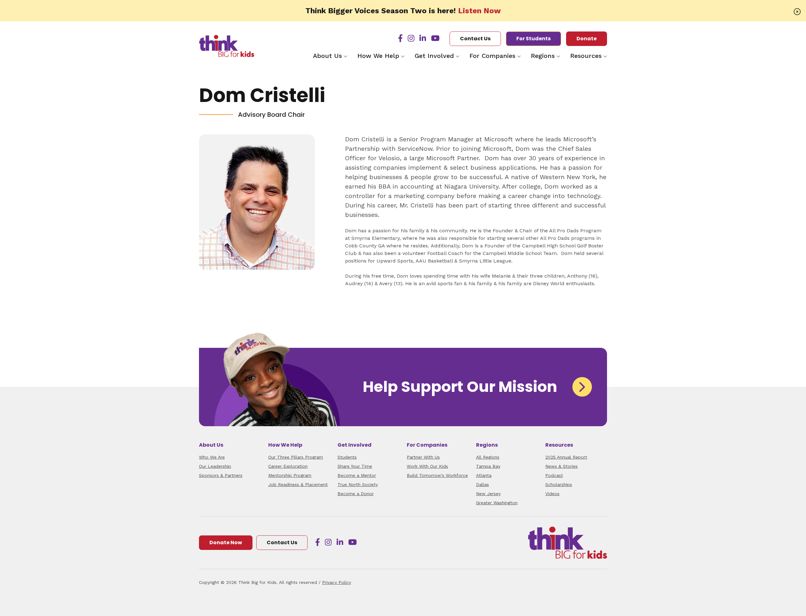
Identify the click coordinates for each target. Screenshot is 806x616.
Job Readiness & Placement (298, 484)
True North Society (358, 484)
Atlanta (483, 475)
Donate (586, 38)
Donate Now (225, 542)
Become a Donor (356, 493)
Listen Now (479, 10)
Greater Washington (497, 502)
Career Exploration (288, 466)
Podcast (554, 475)
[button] (797, 11)
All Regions (487, 457)
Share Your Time (355, 466)
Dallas (482, 484)
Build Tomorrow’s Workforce (437, 475)
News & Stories (561, 466)
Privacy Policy (336, 582)
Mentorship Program (289, 475)
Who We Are (212, 457)
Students (347, 457)
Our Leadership (215, 466)
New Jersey (488, 493)
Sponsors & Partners (220, 475)
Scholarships (558, 484)
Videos (552, 493)
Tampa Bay (488, 466)
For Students (533, 38)
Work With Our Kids (427, 466)
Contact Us (475, 38)
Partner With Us (423, 457)
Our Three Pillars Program (295, 457)
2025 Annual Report (566, 457)
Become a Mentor (357, 475)
